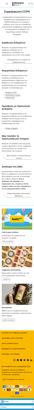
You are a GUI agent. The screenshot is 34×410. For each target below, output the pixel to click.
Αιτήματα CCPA (11, 92)
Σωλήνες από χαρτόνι (12, 338)
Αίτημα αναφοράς (11, 128)
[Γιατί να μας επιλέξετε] (17, 219)
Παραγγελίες (10, 97)
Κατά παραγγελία (10, 343)
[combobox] (17, 401)
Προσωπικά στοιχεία (12, 95)
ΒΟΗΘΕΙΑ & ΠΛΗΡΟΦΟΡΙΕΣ (14, 349)
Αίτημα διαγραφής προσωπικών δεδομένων (18, 195)
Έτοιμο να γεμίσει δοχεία (14, 333)
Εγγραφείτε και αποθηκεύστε (16, 366)
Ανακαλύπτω (6, 279)
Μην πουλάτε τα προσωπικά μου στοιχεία (19, 157)
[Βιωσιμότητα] (17, 294)
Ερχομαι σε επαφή (11, 354)
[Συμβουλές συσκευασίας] (17, 256)
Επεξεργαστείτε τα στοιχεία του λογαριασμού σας (18, 61)
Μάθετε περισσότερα (8, 241)
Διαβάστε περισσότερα (8, 320)
